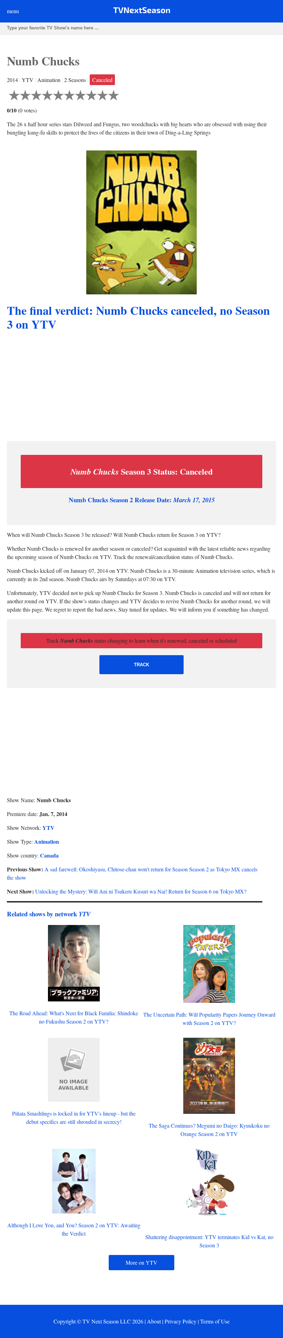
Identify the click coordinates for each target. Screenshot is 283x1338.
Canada (49, 855)
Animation (46, 841)
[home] (141, 11)
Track (141, 664)
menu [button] (13, 11)
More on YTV (141, 1262)
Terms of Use (215, 1321)
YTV (48, 828)
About (154, 1321)
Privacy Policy (180, 1321)
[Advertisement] (141, 387)
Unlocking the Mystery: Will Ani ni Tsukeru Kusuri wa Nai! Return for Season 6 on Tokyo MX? (140, 891)
